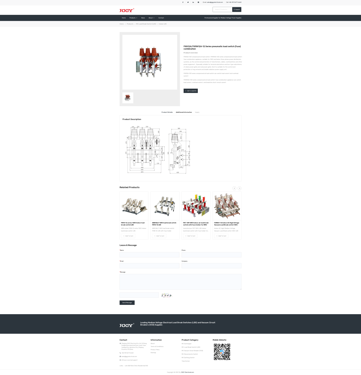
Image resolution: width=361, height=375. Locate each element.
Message (122, 272)
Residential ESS (143, 366)
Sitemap (153, 352)
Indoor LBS (163, 24)
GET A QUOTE (191, 91)
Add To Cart (129, 236)
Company (184, 261)
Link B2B (127, 366)
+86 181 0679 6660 (127, 353)
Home (124, 18)
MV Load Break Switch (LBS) (146, 24)
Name (122, 250)
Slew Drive (134, 366)
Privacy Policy (155, 349)
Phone (183, 250)
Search (237, 9)
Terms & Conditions (157, 346)
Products (132, 18)
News (143, 18)
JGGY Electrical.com (187, 372)
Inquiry (197, 112)
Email (121, 261)
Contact (161, 18)
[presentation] (234, 188)
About (151, 18)
